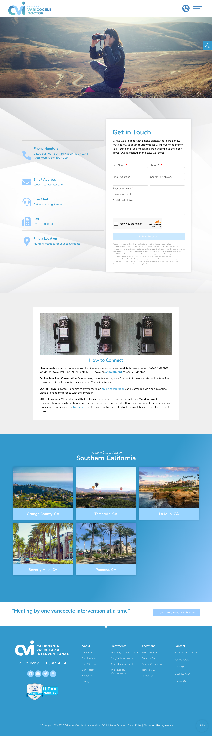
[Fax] (26, 221)
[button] (207, 45)
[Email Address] (26, 182)
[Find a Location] (26, 241)
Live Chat (41, 199)
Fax (36, 219)
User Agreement (164, 725)
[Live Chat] (26, 202)
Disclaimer (148, 725)
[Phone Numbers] (26, 155)
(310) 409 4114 (46, 154)
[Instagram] (53, 673)
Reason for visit (122, 188)
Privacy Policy (134, 725)
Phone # (155, 165)
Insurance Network (161, 177)
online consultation (113, 389)
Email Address (45, 179)
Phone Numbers (46, 148)
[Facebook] (30, 673)
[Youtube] (38, 673)
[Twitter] (45, 673)
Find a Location (45, 238)
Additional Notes (123, 200)
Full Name (119, 165)
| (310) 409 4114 (72, 154)
